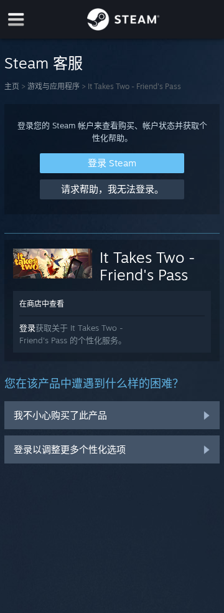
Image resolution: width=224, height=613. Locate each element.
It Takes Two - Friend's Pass (147, 266)
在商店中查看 (41, 303)
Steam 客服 (43, 63)
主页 (11, 86)
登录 (27, 328)
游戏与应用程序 (53, 86)
